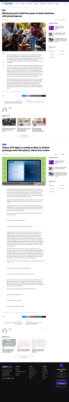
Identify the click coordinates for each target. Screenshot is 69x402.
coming (10, 312)
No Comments (18, 154)
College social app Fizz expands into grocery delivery (59, 27)
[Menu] (3, 4)
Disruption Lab (50, 3)
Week (36, 312)
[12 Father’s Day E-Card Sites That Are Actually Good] (51, 34)
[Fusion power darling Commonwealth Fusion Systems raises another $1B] (39, 122)
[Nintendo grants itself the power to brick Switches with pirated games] (24, 37)
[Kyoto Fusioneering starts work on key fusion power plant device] (9, 122)
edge (14, 312)
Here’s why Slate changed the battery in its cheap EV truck (23, 350)
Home (17, 3)
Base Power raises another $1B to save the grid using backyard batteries (24, 130)
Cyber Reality (43, 3)
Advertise (17, 375)
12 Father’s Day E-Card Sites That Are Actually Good (60, 34)
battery (6, 312)
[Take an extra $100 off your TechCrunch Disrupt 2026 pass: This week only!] (9, 343)
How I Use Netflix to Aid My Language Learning (35, 101)
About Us (17, 368)
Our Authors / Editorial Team (21, 371)
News (6, 7)
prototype (22, 312)
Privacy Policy (31, 369)
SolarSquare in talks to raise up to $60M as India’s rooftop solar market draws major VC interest (61, 40)
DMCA (30, 378)
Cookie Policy (31, 375)
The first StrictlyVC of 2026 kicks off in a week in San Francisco (38, 351)
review (30, 312)
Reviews (4, 144)
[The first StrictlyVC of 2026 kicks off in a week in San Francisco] (39, 343)
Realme (26, 312)
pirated (18, 91)
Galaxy (17, 312)
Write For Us (18, 373)
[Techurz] (8, 4)
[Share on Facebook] (59, 20)
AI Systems (36, 3)
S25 (33, 312)
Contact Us (18, 369)
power (22, 91)
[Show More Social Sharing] (66, 20)
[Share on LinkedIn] (64, 20)
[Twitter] (3, 59)
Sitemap (44, 378)
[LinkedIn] (3, 62)
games (7, 91)
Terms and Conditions (33, 371)
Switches (26, 91)
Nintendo (14, 91)
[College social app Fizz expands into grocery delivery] (51, 28)
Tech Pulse (23, 3)
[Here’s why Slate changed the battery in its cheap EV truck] (24, 343)
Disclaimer (31, 376)
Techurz (10, 108)
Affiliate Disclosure (32, 373)
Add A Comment (24, 135)
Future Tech (29, 3)
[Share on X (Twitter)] (60, 20)
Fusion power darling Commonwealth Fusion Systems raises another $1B (38, 130)
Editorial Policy (31, 368)
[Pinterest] (3, 65)
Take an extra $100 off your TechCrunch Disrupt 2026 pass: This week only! (8, 351)
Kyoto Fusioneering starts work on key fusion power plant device (9, 130)
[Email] (3, 67)
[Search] (66, 4)
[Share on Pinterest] (62, 20)
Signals (57, 3)
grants (10, 91)
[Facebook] (3, 56)
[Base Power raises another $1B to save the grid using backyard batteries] (24, 122)
